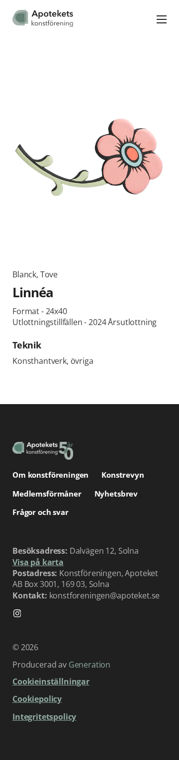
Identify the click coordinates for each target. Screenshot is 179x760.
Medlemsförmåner (47, 494)
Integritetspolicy (44, 716)
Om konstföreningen (50, 475)
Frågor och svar (40, 512)
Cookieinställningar (51, 681)
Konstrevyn (122, 475)
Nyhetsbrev (116, 494)
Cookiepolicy (37, 698)
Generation (89, 664)
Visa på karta (38, 562)
